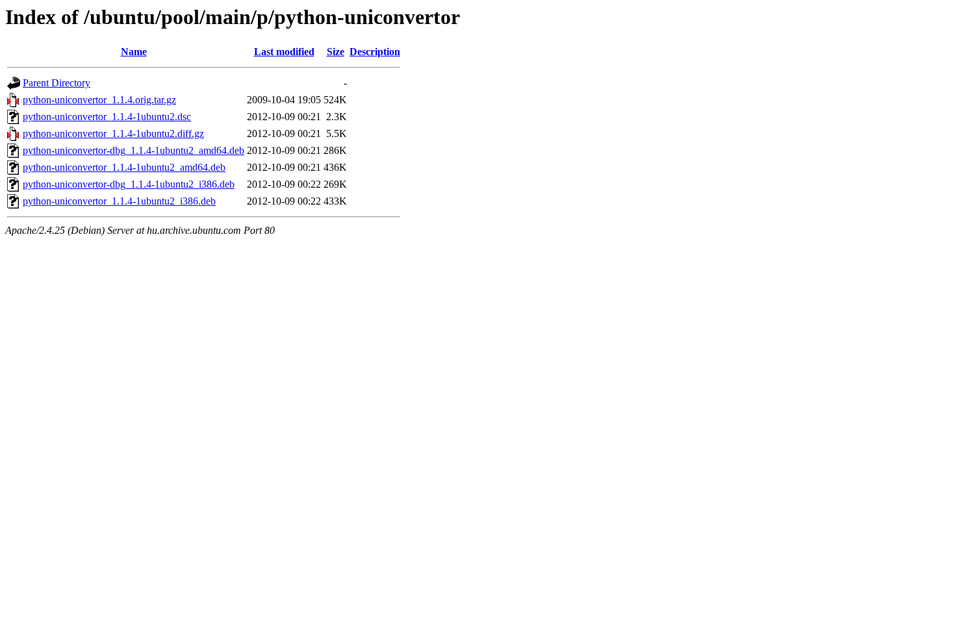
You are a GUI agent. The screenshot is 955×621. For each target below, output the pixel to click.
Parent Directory (56, 82)
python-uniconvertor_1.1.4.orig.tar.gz (99, 99)
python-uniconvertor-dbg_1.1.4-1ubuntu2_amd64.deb (133, 150)
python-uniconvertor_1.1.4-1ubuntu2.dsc (107, 116)
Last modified (284, 51)
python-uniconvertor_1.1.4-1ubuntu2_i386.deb (119, 201)
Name (134, 51)
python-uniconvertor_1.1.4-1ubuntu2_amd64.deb (124, 167)
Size (335, 51)
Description (375, 51)
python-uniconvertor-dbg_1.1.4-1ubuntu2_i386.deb (129, 184)
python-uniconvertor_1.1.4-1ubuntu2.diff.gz (113, 133)
